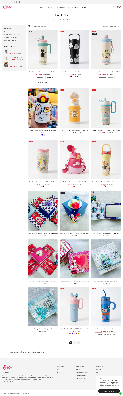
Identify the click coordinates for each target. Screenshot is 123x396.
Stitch (115, 335)
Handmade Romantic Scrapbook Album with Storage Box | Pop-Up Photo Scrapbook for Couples (74, 281)
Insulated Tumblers (14, 355)
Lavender (74, 333)
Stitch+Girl (99, 335)
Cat (34, 78)
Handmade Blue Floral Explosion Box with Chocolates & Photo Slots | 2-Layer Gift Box (42, 233)
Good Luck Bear (43, 83)
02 (74, 343)
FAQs (97, 372)
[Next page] (78, 342)
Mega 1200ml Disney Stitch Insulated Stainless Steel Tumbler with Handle (106, 329)
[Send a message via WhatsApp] (120, 393)
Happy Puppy (41, 78)
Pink (42, 186)
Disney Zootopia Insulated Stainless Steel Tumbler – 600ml (106, 182)
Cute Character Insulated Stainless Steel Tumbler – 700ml (106, 130)
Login (117, 2)
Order (58, 372)
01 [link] (70, 343)
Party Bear (50, 78)
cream (73, 76)
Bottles (78, 369)
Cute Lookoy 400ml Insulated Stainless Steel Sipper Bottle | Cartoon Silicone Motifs (74, 182)
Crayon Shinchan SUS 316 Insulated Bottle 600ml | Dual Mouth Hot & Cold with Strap (16, 64)
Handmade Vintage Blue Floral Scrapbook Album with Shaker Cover (42, 329)
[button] (119, 7)
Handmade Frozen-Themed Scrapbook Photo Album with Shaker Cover (106, 233)
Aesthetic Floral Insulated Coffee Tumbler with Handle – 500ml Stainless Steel (16, 51)
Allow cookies (109, 391)
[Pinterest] (19, 2)
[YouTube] (17, 2)
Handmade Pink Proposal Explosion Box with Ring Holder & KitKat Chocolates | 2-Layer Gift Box (42, 281)
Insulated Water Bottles (15, 352)
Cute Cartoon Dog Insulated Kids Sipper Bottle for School (74, 130)
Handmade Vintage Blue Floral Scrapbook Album (106, 281)
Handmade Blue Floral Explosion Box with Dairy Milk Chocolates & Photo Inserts (74, 233)
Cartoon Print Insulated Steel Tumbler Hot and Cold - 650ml (15, 57)
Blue (77, 76)
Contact (98, 369)
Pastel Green (107, 186)
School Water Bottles (38, 352)
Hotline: (7, 382)
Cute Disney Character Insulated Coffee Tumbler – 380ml (42, 182)
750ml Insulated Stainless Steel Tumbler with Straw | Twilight (43, 72)
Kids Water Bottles (27, 352)
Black (71, 76)
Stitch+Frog (108, 335)
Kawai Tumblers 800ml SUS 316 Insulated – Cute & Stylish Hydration (74, 329)
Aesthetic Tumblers (25, 355)
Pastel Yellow (105, 186)
